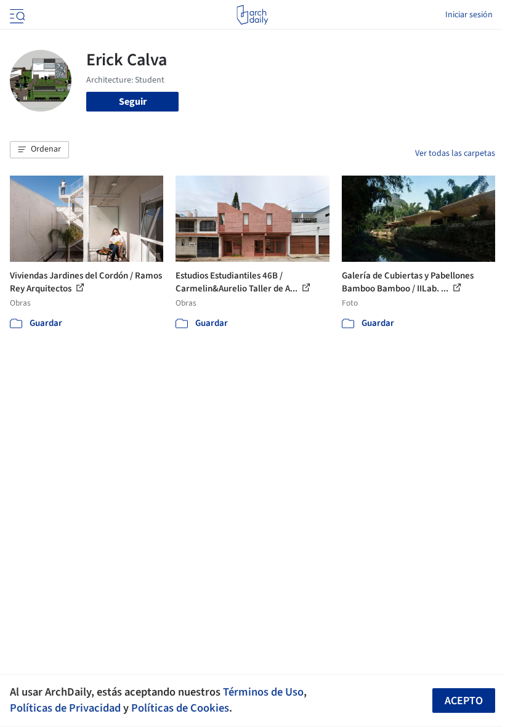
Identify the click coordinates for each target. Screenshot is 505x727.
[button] (39, 149)
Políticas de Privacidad (65, 708)
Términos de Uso (263, 692)
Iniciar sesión (469, 14)
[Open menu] (16, 14)
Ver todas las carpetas (455, 153)
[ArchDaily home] (252, 15)
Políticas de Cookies (180, 708)
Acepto (464, 701)
